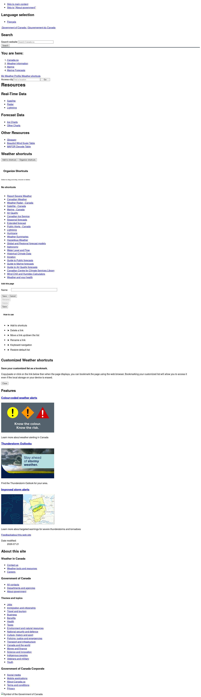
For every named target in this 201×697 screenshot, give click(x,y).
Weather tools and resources (22, 568)
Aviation (11, 257)
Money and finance (17, 648)
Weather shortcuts (31, 76)
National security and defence (22, 631)
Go (45, 79)
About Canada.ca (16, 681)
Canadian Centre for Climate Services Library (30, 270)
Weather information (17, 63)
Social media (14, 675)
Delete (5, 303)
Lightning (12, 107)
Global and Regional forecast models (26, 243)
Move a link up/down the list (24, 335)
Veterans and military (18, 658)
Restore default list (20, 349)
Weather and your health (20, 277)
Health (10, 621)
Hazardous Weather (17, 240)
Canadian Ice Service (18, 216)
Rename (5, 300)
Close (4, 383)
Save (4, 296)
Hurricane (12, 233)
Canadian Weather (17, 199)
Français (11, 21)
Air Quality (12, 213)
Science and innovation (19, 652)
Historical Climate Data (19, 253)
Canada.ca (13, 60)
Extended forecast (16, 223)
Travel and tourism (16, 611)
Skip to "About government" (21, 7)
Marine (10, 66)
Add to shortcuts (9, 160)
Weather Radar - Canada (20, 202)
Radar (10, 104)
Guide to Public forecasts (20, 260)
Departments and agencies (21, 588)
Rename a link (17, 340)
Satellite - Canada (16, 206)
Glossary (11, 139)
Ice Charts (12, 122)
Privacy (11, 688)
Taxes (10, 624)
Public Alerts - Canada (19, 226)
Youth (10, 662)
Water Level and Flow (18, 250)
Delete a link (16, 330)
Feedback (16, 534)
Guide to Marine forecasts (20, 263)
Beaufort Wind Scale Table (21, 143)
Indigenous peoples (17, 655)
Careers (11, 571)
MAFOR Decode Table (19, 146)
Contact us (12, 565)
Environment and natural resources (25, 628)
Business (12, 614)
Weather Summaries (17, 236)
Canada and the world (18, 645)
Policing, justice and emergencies (24, 638)
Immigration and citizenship (21, 608)
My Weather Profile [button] (11, 76)
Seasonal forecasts (17, 219)
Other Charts (13, 125)
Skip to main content (17, 4)
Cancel (13, 296)
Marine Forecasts (16, 70)
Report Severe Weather (19, 196)
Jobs (9, 604)
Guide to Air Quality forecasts (22, 267)
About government (16, 591)
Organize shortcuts (27, 160)
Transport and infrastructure (21, 641)
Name (4, 290)
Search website (9, 41)
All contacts (13, 584)
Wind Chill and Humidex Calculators (26, 274)
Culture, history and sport (20, 635)
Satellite (11, 100)
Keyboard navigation (21, 345)
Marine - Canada (16, 209)
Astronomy (12, 246)
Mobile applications (17, 678)
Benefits (11, 618)
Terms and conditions (18, 685)
